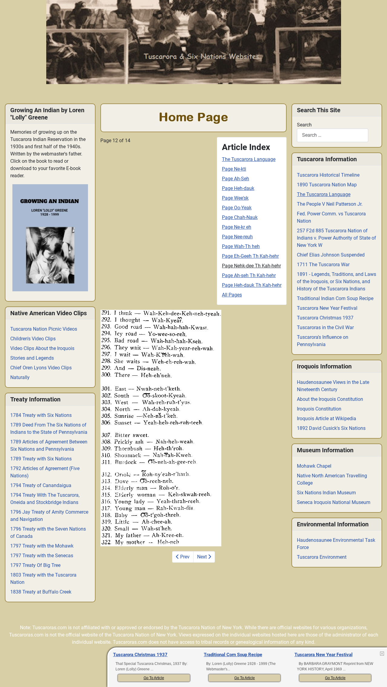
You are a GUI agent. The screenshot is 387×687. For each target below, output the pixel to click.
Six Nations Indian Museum (326, 493)
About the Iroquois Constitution (330, 399)
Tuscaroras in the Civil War (325, 327)
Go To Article (154, 678)
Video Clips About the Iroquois (42, 348)
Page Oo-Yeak (237, 208)
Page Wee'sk (235, 198)
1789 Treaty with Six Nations (41, 459)
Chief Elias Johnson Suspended (331, 255)
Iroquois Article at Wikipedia (326, 418)
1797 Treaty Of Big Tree (35, 565)
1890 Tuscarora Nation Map (327, 185)
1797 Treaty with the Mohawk (41, 546)
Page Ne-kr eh (236, 227)
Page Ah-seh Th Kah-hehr (249, 275)
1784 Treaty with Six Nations (41, 415)
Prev (184, 557)
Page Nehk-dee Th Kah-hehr (251, 266)
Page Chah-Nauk (240, 217)
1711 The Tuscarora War (323, 264)
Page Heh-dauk (238, 188)
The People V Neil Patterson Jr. (330, 204)
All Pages (232, 295)
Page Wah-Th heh (241, 246)
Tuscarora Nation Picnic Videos (43, 329)
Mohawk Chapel (314, 466)
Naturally (20, 377)
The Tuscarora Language (248, 159)
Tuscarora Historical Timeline (328, 175)
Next (202, 557)
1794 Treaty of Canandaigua (40, 485)
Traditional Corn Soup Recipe (233, 654)
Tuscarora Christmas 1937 (325, 318)
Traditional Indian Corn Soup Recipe (335, 298)
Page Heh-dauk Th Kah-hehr (251, 285)
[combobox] (332, 135)
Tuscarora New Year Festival (327, 308)
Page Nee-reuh (237, 237)
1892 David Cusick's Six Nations (331, 428)
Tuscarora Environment (321, 557)
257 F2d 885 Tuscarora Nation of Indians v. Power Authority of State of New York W (336, 238)
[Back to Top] (376, 676)
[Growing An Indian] (50, 237)
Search (304, 125)
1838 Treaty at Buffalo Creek (40, 592)
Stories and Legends (32, 358)
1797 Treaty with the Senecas (41, 555)
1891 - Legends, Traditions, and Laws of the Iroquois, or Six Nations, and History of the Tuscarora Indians (336, 281)
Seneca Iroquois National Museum (333, 502)
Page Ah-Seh (235, 179)
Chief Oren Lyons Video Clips (41, 368)
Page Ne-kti (234, 169)
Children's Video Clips (33, 339)
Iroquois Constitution (319, 409)
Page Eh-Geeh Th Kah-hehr (250, 256)
